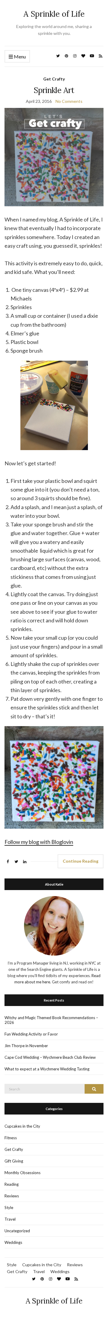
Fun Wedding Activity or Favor (31, 1034)
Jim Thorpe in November (26, 1045)
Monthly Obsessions (22, 1172)
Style (8, 1207)
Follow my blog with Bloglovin (38, 841)
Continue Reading (80, 861)
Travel (10, 1219)
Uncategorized (17, 1230)
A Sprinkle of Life (54, 14)
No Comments (69, 101)
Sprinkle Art (54, 90)
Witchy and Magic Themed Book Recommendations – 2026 (51, 1020)
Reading (11, 1184)
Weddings (13, 1242)
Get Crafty (54, 78)
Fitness (10, 1137)
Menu (19, 56)
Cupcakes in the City (22, 1126)
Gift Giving (13, 1161)
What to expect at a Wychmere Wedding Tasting (46, 1069)
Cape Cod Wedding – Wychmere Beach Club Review (50, 1057)
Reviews (11, 1196)
